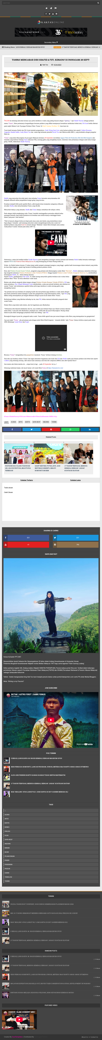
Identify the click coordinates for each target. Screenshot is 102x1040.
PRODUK (7, 869)
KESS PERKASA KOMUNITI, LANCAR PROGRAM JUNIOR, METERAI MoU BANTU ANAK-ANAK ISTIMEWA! (50, 767)
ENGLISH (7, 831)
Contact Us (94, 1037)
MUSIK (7, 852)
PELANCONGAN (10, 856)
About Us (85, 1037)
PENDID (7, 860)
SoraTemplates (17, 1037)
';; (5, 810)
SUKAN (7, 873)
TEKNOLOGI (8, 877)
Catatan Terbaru (26, 480)
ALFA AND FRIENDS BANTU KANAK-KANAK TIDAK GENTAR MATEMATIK (38, 775)
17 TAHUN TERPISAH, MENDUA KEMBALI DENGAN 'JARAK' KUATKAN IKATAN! (75, 468)
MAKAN (7, 848)
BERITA (27, 422)
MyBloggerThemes (41, 1037)
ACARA (13, 422)
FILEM (6, 835)
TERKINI (53, 422)
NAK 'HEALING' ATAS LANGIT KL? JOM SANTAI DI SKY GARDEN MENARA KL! (39, 792)
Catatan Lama (75, 480)
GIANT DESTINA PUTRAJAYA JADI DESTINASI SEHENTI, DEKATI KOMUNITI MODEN (47, 468)
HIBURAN (46, 422)
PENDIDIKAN (8, 864)
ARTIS (21, 422)
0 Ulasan (97, 959)
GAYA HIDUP (36, 422)
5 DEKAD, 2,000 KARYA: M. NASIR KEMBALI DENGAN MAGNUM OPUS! (36, 758)
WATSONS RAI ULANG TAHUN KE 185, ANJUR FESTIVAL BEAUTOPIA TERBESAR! (18, 468)
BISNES (7, 827)
